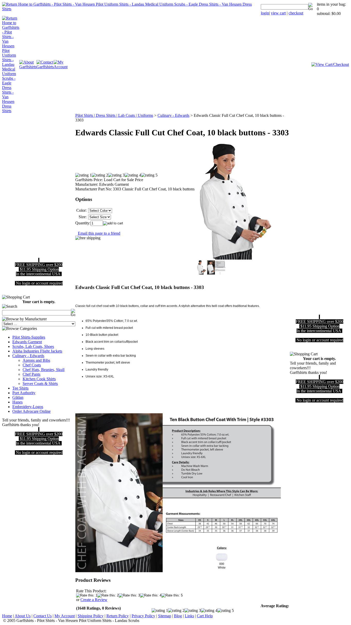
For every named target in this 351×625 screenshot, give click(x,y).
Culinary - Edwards (28, 356)
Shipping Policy (91, 616)
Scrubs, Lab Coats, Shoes (33, 346)
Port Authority (23, 393)
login (265, 13)
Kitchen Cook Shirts (39, 379)
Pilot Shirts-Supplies (28, 337)
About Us (23, 616)
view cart (278, 13)
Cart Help (205, 616)
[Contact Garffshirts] (45, 67)
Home (7, 616)
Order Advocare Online (31, 411)
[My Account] (61, 67)
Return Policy (117, 616)
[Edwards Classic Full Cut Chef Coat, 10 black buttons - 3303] (178, 571)
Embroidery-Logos (27, 406)
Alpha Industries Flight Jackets (37, 351)
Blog (178, 616)
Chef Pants (31, 374)
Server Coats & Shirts (40, 383)
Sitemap (164, 616)
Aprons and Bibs (36, 360)
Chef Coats (32, 365)
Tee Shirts (20, 388)
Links (189, 616)
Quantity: (82, 223)
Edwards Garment (27, 342)
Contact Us (42, 616)
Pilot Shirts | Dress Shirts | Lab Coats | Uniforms (114, 115)
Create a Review (93, 599)
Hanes (17, 402)
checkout (296, 13)
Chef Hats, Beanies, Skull (43, 369)
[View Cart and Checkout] (330, 64)
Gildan (17, 397)
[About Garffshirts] (27, 67)
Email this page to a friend (99, 233)
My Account (64, 616)
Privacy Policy (143, 616)
